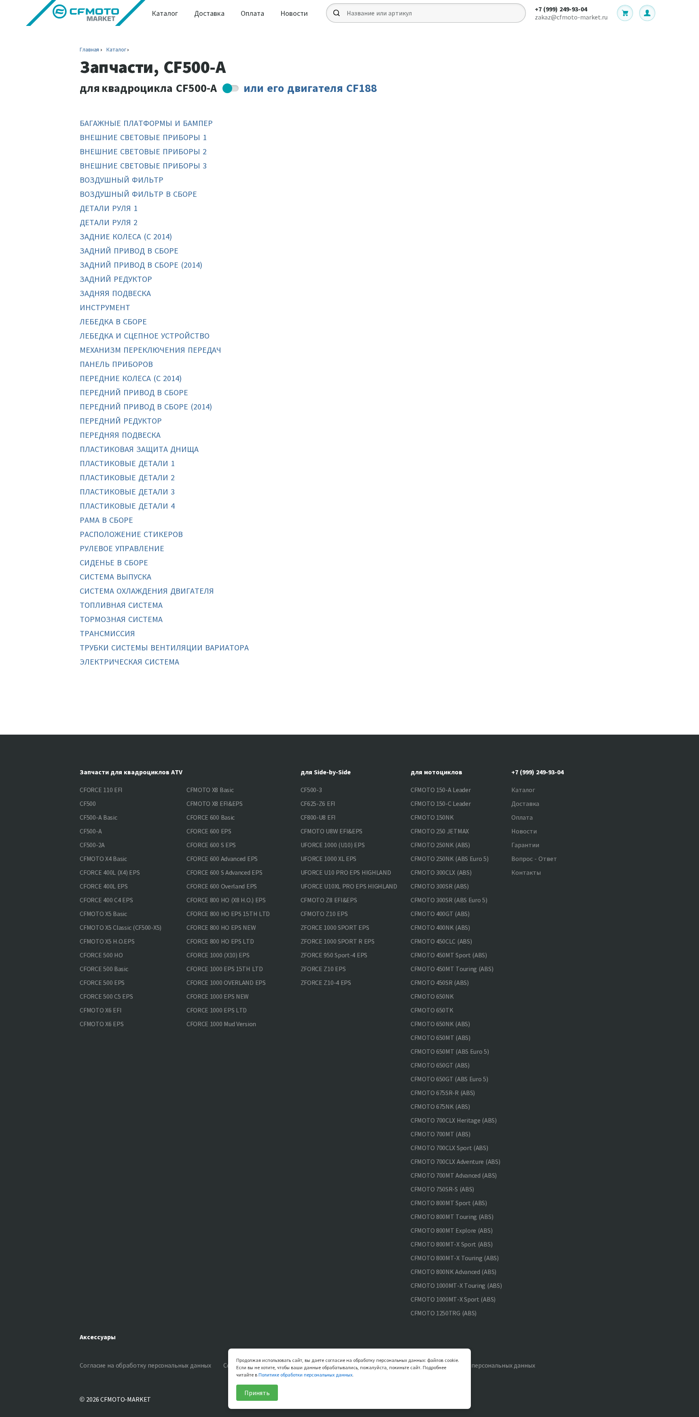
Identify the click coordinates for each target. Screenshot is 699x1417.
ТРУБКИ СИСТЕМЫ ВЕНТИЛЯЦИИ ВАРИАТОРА (164, 647)
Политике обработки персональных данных (305, 1375)
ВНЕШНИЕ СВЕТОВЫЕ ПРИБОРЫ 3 (143, 165)
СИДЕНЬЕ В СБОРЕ (114, 562)
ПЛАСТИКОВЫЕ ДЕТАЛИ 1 (127, 463)
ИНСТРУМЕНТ (105, 307)
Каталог (165, 13)
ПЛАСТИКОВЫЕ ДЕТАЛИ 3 (127, 491)
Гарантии (525, 845)
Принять (257, 1393)
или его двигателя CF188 (310, 88)
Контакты (526, 872)
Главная (89, 49)
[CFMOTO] (86, 13)
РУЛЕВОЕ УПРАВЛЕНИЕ (122, 548)
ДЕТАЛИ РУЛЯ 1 (109, 208)
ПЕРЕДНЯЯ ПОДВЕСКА (120, 435)
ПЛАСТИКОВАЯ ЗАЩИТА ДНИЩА (139, 449)
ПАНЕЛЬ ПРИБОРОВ (116, 364)
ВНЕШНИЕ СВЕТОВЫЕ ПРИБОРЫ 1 (143, 137)
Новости (294, 13)
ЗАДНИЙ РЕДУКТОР (116, 279)
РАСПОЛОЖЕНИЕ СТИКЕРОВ (131, 534)
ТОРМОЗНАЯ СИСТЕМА (121, 619)
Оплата (252, 13)
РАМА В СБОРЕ (106, 520)
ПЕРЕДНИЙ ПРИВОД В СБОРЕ (134, 392)
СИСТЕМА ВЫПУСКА (115, 576)
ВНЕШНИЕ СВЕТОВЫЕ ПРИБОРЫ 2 (143, 151)
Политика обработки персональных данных (472, 1365)
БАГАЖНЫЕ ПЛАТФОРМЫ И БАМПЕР (146, 123)
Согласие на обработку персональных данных (145, 1365)
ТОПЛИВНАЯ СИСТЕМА (121, 605)
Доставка (209, 13)
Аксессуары (98, 1337)
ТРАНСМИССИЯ (107, 633)
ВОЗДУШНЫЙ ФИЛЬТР (121, 180)
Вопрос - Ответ (534, 858)
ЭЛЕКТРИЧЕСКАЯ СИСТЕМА (129, 661)
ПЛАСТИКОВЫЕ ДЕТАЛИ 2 (127, 477)
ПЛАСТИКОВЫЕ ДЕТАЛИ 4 (127, 506)
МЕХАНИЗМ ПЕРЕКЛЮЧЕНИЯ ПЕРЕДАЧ (150, 350)
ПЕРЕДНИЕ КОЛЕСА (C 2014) (131, 378)
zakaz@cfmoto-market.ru (571, 17)
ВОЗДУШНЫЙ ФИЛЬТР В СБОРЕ (138, 194)
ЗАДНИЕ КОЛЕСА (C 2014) (126, 236)
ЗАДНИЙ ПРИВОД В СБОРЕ (129, 250)
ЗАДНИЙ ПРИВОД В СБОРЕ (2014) (141, 265)
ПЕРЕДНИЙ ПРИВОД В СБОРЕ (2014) (146, 406)
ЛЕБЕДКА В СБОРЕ (113, 321)
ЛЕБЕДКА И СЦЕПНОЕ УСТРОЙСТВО (145, 335)
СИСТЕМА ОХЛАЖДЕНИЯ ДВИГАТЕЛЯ (147, 591)
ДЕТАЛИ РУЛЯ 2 (109, 222)
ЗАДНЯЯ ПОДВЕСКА (115, 293)
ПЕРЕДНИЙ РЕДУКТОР (121, 421)
